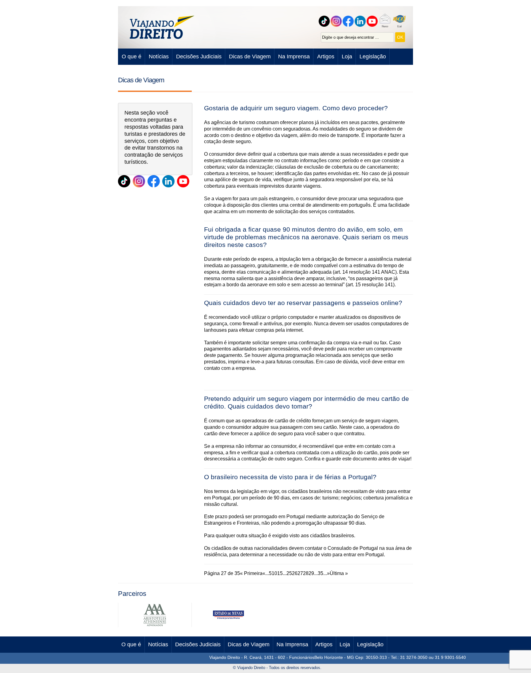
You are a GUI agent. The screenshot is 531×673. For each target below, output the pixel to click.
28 (306, 573)
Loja (347, 56)
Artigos (325, 56)
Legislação (373, 56)
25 (289, 573)
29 (311, 573)
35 (320, 573)
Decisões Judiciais (199, 56)
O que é (131, 56)
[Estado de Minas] (228, 625)
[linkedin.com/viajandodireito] (361, 21)
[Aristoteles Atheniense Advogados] (154, 625)
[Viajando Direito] (162, 27)
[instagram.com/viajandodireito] (139, 181)
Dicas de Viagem (250, 56)
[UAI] (400, 21)
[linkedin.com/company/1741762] (168, 181)
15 (280, 573)
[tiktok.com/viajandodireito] (325, 21)
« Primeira (251, 573)
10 (274, 573)
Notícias (159, 56)
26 (294, 573)
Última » (339, 573)
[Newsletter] (385, 21)
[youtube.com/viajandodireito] (373, 21)
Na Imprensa (294, 56)
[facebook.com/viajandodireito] (349, 21)
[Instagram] (337, 21)
